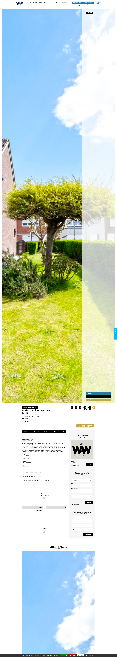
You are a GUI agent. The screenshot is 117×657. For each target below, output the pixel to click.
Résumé (25, 431)
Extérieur (46, 431)
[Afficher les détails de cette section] (44, 498)
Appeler (90, 400)
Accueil (29, 2)
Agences (58, 2)
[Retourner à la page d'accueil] (19, 3)
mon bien (77, 2)
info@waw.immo (75, 465)
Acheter (35, 2)
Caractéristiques (35, 431)
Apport (72, 483)
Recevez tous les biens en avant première (87, 426)
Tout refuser (72, 655)
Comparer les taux (75, 504)
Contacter (90, 397)
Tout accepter (64, 655)
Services (46, 2)
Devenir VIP (65, 2)
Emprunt (73, 478)
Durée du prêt (74, 488)
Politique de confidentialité (89, 655)
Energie (55, 431)
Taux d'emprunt (75, 494)
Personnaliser (80, 655)
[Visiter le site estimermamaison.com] (99, 3)
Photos (63, 431)
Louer (40, 2)
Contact (52, 2)
